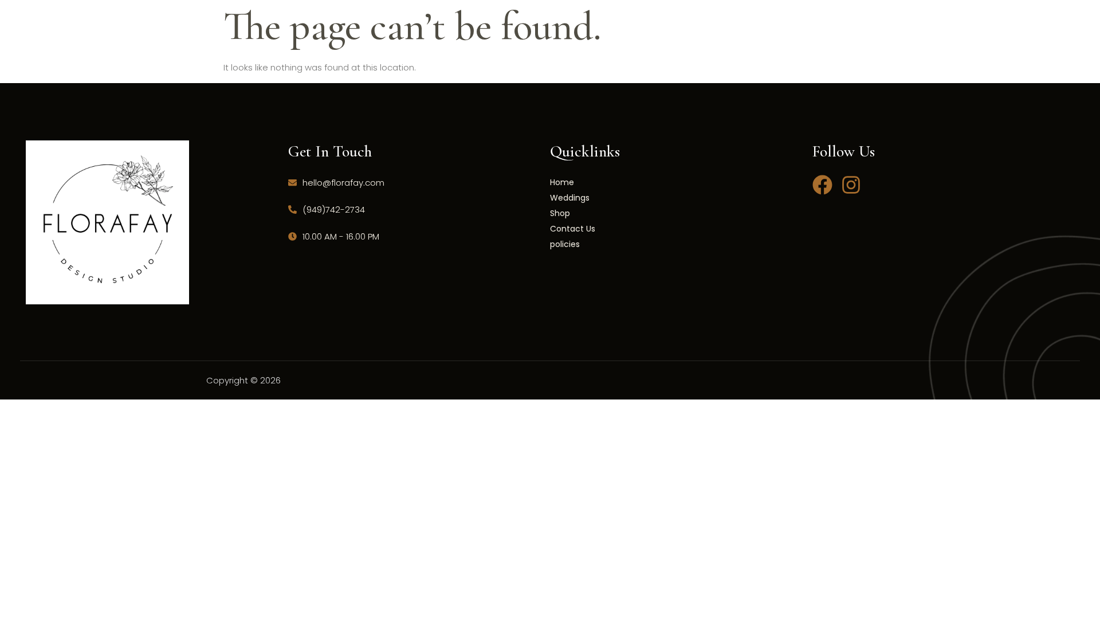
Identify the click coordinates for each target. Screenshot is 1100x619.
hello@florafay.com (343, 183)
